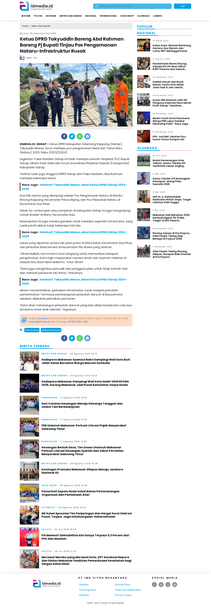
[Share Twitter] (71, 136)
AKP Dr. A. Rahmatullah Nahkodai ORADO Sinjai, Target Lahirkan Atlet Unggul (172, 199)
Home (26, 15)
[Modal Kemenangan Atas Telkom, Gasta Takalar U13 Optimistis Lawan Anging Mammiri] (143, 160)
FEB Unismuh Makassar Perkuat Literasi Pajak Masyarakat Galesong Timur (84, 427)
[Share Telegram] (87, 136)
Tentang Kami (87, 590)
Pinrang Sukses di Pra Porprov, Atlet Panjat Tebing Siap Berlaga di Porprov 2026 (171, 236)
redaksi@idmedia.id (39, 321)
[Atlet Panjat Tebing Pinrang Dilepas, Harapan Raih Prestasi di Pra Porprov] (143, 251)
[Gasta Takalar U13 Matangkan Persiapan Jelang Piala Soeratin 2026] (143, 178)
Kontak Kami (122, 584)
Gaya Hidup (127, 15)
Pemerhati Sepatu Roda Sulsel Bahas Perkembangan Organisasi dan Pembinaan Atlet (81, 493)
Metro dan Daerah (70, 15)
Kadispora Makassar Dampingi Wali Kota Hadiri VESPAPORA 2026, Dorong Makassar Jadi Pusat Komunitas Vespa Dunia (85, 383)
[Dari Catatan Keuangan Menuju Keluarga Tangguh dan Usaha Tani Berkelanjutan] (29, 405)
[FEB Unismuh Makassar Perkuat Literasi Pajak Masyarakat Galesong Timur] (29, 427)
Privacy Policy (123, 595)
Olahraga (143, 15)
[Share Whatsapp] (79, 136)
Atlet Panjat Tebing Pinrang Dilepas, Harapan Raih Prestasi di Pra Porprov (172, 254)
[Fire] (23, 57)
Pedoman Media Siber (128, 590)
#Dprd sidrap (32, 330)
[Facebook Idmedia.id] (154, 584)
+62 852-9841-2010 (78, 321)
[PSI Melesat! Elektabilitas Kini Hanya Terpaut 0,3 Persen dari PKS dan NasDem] (29, 537)
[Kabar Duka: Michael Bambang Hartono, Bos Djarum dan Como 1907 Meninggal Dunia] (143, 45)
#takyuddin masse (51, 330)
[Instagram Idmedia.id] (168, 584)
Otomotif (48, 507)
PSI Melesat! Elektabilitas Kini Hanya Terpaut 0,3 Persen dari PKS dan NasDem (85, 537)
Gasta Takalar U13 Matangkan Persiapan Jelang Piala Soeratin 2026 (171, 181)
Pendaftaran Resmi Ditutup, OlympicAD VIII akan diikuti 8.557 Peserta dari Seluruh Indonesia (170, 68)
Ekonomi (51, 15)
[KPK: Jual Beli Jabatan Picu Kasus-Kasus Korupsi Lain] (143, 136)
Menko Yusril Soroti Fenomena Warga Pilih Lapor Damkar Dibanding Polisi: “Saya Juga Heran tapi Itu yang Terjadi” (171, 122)
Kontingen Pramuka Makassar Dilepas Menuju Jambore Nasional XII (82, 471)
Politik (38, 15)
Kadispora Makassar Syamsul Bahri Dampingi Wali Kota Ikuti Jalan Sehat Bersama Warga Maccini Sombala (86, 361)
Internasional (108, 15)
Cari (182, 6)
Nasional (90, 15)
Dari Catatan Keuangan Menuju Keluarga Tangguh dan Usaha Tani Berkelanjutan (82, 405)
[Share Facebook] (64, 136)
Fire (35, 57)
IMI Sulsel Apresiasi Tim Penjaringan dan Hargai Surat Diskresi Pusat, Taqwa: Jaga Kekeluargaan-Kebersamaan (87, 515)
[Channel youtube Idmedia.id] (174, 584)
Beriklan (84, 595)
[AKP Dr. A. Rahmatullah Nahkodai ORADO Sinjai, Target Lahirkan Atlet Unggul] (143, 196)
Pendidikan (49, 397)
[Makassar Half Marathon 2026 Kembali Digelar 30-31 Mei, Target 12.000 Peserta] (143, 214)
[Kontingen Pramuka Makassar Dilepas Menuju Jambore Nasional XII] (29, 471)
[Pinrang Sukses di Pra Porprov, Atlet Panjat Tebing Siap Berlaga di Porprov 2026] (143, 232)
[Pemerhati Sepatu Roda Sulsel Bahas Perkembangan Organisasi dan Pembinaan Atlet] (29, 493)
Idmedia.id (42, 318)
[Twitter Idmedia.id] (161, 584)
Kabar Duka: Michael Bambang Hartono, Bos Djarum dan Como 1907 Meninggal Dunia (172, 48)
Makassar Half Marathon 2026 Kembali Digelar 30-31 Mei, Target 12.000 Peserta (171, 217)
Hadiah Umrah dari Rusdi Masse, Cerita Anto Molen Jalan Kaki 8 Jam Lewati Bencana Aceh (168, 86)
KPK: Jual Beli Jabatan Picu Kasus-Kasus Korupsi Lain (169, 138)
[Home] (36, 6)
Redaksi (84, 584)
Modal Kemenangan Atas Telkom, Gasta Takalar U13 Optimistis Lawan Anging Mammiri (169, 164)
